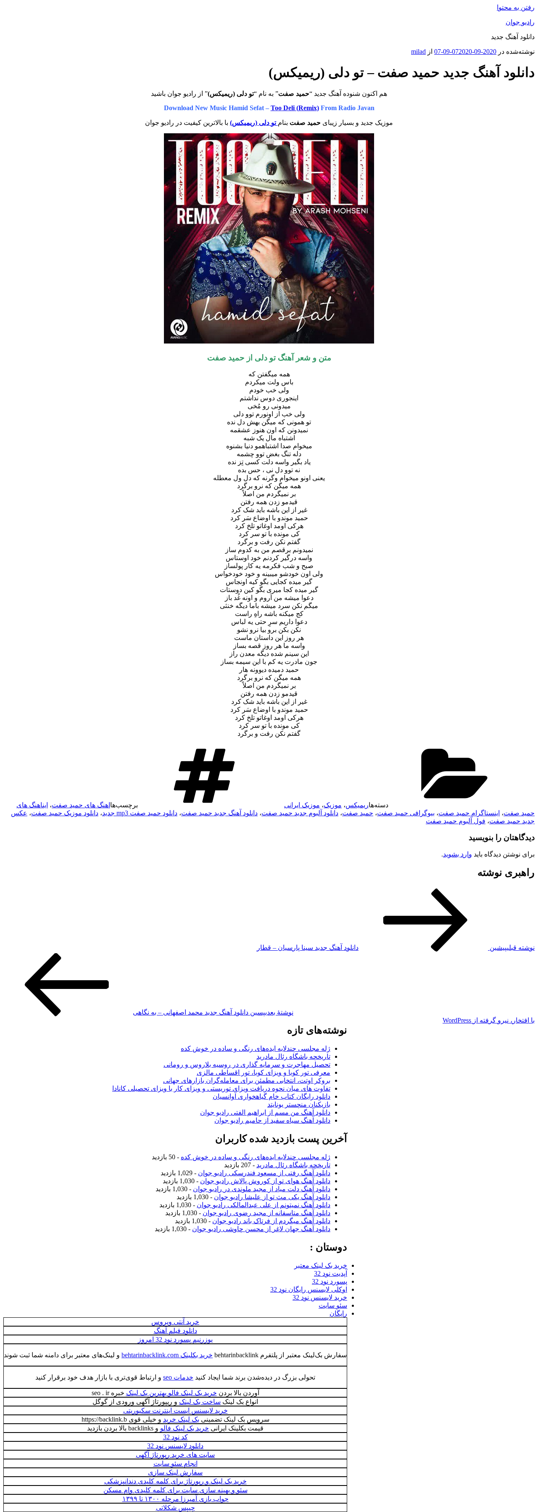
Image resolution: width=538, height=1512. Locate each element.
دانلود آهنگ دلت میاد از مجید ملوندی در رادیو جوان (261, 1188)
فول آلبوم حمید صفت (455, 821)
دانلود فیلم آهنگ (175, 1330)
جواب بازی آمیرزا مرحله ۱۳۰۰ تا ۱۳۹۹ (175, 1498)
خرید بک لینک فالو (184, 1428)
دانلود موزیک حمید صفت (64, 813)
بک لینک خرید (181, 1419)
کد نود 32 (175, 1437)
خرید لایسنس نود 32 (320, 1297)
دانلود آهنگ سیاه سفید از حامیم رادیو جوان (272, 1120)
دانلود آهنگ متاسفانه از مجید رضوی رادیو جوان (266, 1212)
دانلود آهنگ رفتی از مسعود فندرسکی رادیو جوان (264, 1172)
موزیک (333, 805)
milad (418, 51)
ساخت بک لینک (200, 1401)
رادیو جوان (520, 22)
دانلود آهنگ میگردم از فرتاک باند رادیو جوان (271, 1220)
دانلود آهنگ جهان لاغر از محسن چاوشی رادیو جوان (261, 1228)
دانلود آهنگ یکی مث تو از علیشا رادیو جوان (272, 1196)
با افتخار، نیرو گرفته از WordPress (489, 1020)
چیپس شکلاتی (175, 1507)
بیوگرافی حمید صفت (406, 813)
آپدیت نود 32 (330, 1273)
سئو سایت (333, 1305)
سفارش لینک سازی (175, 1472)
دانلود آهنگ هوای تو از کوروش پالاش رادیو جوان (265, 1180)
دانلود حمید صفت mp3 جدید (139, 813)
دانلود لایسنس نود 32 (175, 1445)
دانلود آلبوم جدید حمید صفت (299, 813)
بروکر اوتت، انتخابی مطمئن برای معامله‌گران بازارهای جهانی (246, 1080)
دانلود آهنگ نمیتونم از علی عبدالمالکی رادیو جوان (263, 1204)
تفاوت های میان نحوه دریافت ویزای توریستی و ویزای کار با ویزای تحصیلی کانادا (221, 1088)
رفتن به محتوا (516, 7)
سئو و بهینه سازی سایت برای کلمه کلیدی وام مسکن (175, 1489)
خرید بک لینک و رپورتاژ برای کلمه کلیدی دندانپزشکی (175, 1481)
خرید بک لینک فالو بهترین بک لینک (171, 1392)
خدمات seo (178, 1377)
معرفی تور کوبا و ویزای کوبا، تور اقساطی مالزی (263, 1072)
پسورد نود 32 (329, 1281)
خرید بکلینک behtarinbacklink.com (167, 1355)
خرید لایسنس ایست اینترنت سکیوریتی (175, 1410)
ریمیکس (357, 805)
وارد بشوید (457, 854)
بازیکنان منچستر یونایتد (298, 1104)
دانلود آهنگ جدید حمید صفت (219, 813)
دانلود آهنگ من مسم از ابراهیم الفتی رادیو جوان (265, 1112)
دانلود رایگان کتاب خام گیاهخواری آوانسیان (271, 1096)
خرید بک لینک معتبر (320, 1265)
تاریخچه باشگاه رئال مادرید (293, 1056)
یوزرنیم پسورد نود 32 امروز (175, 1339)
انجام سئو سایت (175, 1463)
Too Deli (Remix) (295, 107)
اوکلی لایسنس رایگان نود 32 (308, 1289)
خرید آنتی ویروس (175, 1321)
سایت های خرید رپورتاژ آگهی (175, 1454)
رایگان (338, 1313)
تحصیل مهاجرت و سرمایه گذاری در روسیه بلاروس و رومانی (247, 1064)
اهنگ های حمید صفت (81, 805)
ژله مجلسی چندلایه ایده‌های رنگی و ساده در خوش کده (255, 1048)
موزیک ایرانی (302, 805)
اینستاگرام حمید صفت (469, 813)
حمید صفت (357, 813)
